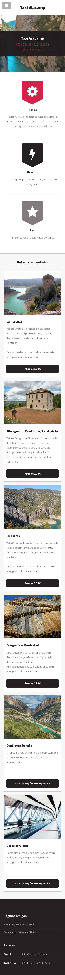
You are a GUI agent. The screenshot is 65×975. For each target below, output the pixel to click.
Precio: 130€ (32, 683)
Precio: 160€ (32, 583)
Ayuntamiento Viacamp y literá (19, 932)
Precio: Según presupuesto (32, 783)
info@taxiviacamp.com (32, 49)
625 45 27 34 (41, 45)
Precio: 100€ (32, 473)
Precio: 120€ (32, 369)
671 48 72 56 (24, 45)
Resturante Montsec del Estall (19, 924)
